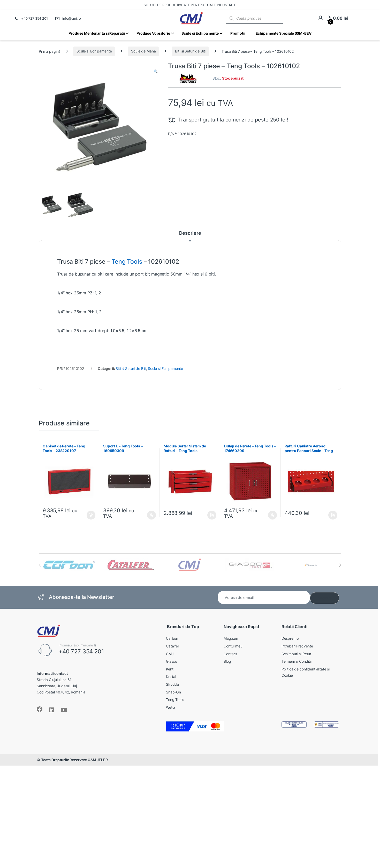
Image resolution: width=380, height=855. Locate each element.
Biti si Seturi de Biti (190, 51)
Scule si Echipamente (94, 51)
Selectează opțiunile (207, 515)
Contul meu (233, 646)
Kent (169, 669)
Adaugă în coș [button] (88, 515)
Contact (230, 654)
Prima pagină (49, 51)
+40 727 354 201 (34, 18)
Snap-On (173, 692)
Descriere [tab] (190, 233)
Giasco (171, 661)
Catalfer (172, 646)
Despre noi (290, 638)
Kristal (171, 676)
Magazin (231, 638)
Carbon (172, 638)
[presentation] (340, 565)
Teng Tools (126, 261)
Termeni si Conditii (296, 661)
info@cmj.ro (71, 18)
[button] (156, 71)
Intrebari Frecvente (297, 646)
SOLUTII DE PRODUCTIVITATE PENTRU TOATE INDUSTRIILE (190, 5)
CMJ (170, 654)
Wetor (171, 707)
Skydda (172, 684)
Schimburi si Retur (296, 654)
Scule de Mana (143, 51)
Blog (227, 661)
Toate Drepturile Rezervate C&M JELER (74, 760)
